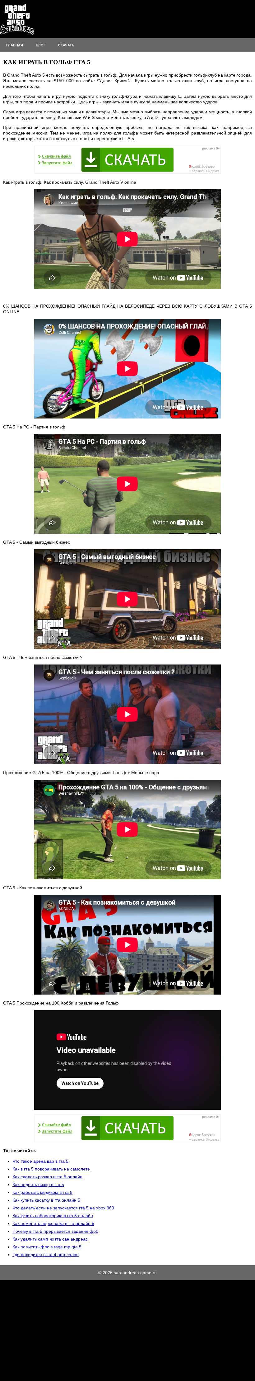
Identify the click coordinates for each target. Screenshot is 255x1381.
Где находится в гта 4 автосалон (45, 1254)
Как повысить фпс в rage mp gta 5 (46, 1246)
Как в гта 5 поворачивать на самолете (51, 1168)
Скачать (66, 45)
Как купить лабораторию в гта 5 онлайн (52, 1215)
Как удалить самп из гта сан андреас (50, 1239)
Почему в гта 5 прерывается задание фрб (55, 1231)
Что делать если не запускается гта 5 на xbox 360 (63, 1207)
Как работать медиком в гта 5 (42, 1192)
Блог (40, 45)
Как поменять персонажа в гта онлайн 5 (53, 1223)
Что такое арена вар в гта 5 (40, 1161)
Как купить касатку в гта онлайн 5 (46, 1200)
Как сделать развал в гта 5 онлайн (47, 1176)
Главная (14, 45)
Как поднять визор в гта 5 (38, 1184)
